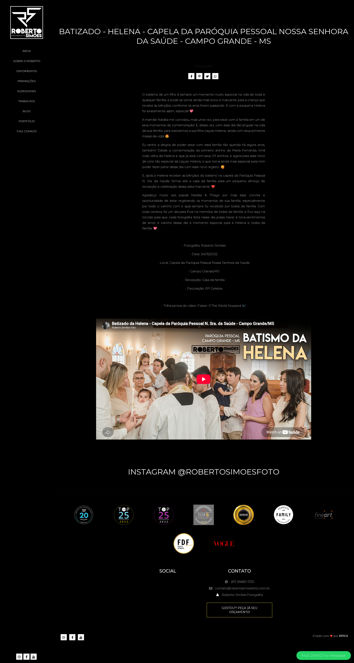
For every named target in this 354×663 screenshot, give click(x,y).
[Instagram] (19, 657)
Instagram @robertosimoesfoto (203, 472)
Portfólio (27, 121)
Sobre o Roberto (26, 61)
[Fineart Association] (323, 514)
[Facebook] (26, 657)
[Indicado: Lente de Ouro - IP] (243, 514)
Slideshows (26, 91)
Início (27, 51)
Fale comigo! (27, 131)
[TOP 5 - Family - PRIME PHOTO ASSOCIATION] (203, 514)
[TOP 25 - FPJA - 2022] (123, 514)
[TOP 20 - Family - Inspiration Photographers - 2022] (83, 514)
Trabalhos (26, 101)
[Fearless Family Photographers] (283, 514)
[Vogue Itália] (223, 543)
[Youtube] (33, 657)
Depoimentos (26, 71)
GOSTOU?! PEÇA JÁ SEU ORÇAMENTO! (239, 610)
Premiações (27, 81)
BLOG (27, 111)
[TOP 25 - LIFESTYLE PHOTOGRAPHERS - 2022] (163, 514)
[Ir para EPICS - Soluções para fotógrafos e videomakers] (330, 635)
